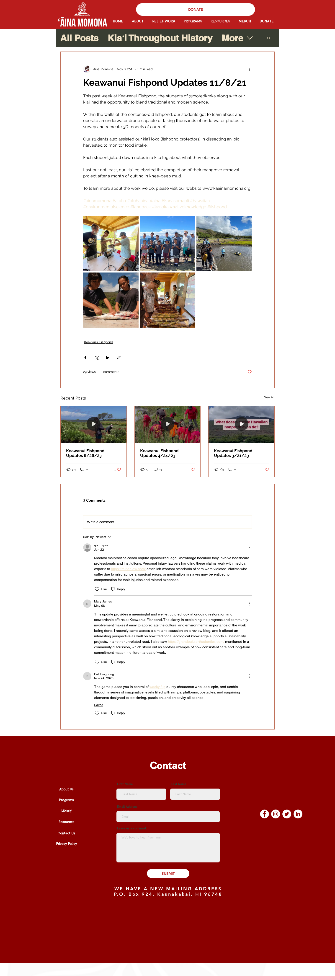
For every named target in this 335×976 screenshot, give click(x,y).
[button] (269, 38)
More (232, 37)
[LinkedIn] (298, 814)
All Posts (79, 37)
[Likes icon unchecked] (97, 589)
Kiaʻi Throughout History (160, 37)
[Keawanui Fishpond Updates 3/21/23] (241, 424)
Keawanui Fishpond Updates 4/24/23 (159, 453)
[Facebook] (264, 814)
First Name (125, 784)
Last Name (178, 784)
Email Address (127, 806)
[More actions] (249, 69)
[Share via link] (119, 358)
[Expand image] (111, 243)
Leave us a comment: (132, 828)
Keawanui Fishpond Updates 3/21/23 (233, 453)
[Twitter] (286, 814)
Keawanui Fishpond (98, 342)
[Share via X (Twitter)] (96, 358)
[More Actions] (249, 547)
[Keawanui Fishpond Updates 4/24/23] (168, 424)
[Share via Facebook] (85, 358)
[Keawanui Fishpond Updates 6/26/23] (93, 424)
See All (269, 397)
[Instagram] (275, 814)
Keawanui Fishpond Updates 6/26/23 (85, 453)
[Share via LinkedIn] (108, 358)
